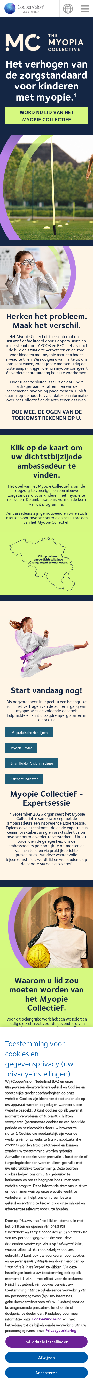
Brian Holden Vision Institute (31, 763)
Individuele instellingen (46, 1341)
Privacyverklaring (60, 1330)
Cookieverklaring (47, 1319)
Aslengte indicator (24, 779)
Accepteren (46, 1372)
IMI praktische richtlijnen (29, 732)
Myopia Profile (21, 748)
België (67, 8)
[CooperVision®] (26, 12)
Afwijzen (46, 1357)
